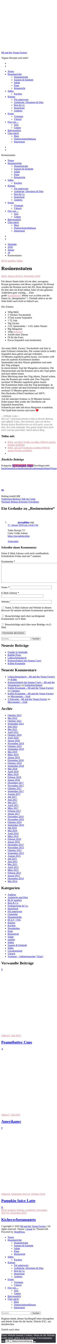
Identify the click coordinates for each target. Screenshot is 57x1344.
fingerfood (19, 108)
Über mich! (13, 133)
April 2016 (13, 833)
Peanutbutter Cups (16, 1042)
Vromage (18, 116)
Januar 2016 (14, 842)
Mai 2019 (12, 752)
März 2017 (13, 808)
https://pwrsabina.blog (19, 536)
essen (11, 468)
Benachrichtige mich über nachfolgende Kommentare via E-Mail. (23, 617)
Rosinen (26, 468)
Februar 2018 (14, 777)
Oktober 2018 (15, 763)
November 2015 (16, 847)
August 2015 (14, 856)
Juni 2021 (12, 726)
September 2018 (16, 766)
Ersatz (11, 113)
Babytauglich (14, 130)
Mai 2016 (12, 830)
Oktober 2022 (15, 715)
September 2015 (16, 853)
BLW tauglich (8, 260)
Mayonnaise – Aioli (20, 696)
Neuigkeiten (14, 928)
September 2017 (16, 791)
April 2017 (13, 805)
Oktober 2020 (15, 735)
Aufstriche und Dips (18, 897)
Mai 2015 (12, 864)
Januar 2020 (14, 740)
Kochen (18, 468)
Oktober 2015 (15, 850)
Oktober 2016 (15, 822)
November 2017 (16, 785)
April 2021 (13, 732)
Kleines (11, 96)
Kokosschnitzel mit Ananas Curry (24, 660)
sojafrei (11, 939)
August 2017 (14, 794)
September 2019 (16, 749)
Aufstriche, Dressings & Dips (28, 102)
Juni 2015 (12, 861)
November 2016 (16, 819)
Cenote (28, 1229)
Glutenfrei (13, 914)
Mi (2, 276)
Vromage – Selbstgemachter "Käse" (26, 956)
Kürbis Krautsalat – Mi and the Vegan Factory (31, 688)
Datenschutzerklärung (25, 139)
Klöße (14, 679)
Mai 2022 (12, 718)
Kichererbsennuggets (18, 1220)
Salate (17, 82)
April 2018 (13, 771)
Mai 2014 (12, 881)
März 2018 (13, 774)
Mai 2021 (12, 729)
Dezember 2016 (16, 816)
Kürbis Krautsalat (16, 663)
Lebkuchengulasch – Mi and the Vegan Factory (31, 676)
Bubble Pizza (14, 655)
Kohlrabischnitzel (33, 685)
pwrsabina (23, 522)
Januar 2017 (14, 813)
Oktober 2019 (15, 746)
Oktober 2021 (15, 721)
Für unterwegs (21, 99)
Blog (16, 136)
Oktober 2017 (15, 788)
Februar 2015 (14, 873)
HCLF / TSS (14, 920)
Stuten (47, 468)
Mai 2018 (12, 768)
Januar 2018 (14, 780)
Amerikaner (11, 1121)
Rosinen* (18, 331)
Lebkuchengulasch (17, 657)
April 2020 (13, 737)
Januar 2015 (14, 875)
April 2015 (13, 867)
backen (4, 468)
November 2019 (16, 743)
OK (8, 1341)
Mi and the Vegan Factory (14, 52)
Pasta (16, 85)
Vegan (53, 468)
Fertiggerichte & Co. (18, 905)
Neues (11, 71)
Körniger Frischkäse (20, 501)
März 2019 (13, 754)
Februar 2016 (14, 839)
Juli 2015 (12, 858)
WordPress (19, 1232)
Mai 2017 (12, 802)
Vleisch (18, 119)
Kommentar (8, 561)
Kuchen (18, 94)
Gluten (17, 127)
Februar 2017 (14, 811)
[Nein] (34, 1341)
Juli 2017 (12, 797)
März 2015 (13, 870)
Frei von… (13, 122)
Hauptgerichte (15, 74)
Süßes (11, 91)
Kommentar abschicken (13, 633)
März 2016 (13, 836)
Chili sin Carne (18, 499)
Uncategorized (15, 951)
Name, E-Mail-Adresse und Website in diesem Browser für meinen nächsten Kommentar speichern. (27, 609)
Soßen (11, 942)
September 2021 (16, 723)
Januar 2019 (14, 757)
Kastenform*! (14, 295)
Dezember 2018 (16, 760)
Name (5, 587)
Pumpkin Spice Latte (18, 1201)
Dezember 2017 (16, 782)
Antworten (13, 541)
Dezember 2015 (16, 844)
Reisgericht (19, 88)
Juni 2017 (12, 799)
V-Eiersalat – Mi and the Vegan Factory (27, 699)
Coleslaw (15, 690)
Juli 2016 (12, 827)
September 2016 (16, 825)
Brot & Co (19, 105)
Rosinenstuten (37, 468)
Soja (16, 124)
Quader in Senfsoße (17, 652)
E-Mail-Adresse (10, 593)
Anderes (18, 110)
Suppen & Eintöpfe (23, 79)
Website (5, 601)
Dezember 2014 (16, 878)
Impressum (19, 141)
